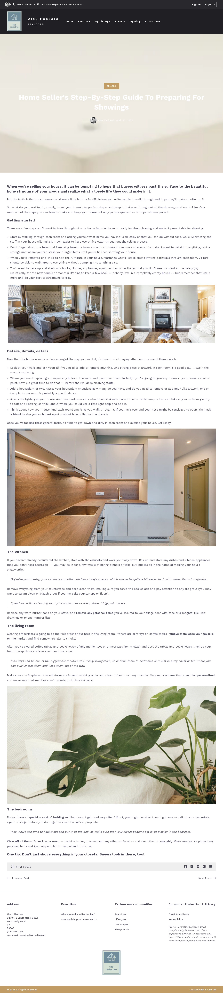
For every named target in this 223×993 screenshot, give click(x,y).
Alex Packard (43, 19)
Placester (210, 989)
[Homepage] (14, 21)
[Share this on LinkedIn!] (198, 866)
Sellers (111, 86)
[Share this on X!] (191, 866)
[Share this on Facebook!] (185, 866)
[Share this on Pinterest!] (204, 866)
